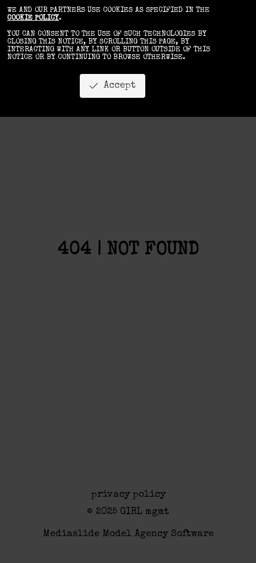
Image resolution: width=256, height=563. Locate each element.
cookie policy (33, 18)
